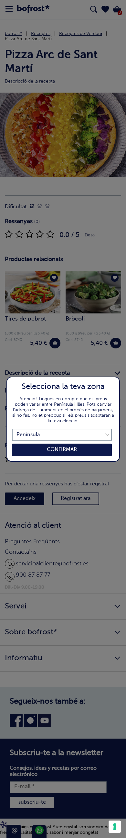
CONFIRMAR (62, 449)
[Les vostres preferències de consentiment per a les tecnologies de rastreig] (115, 827)
